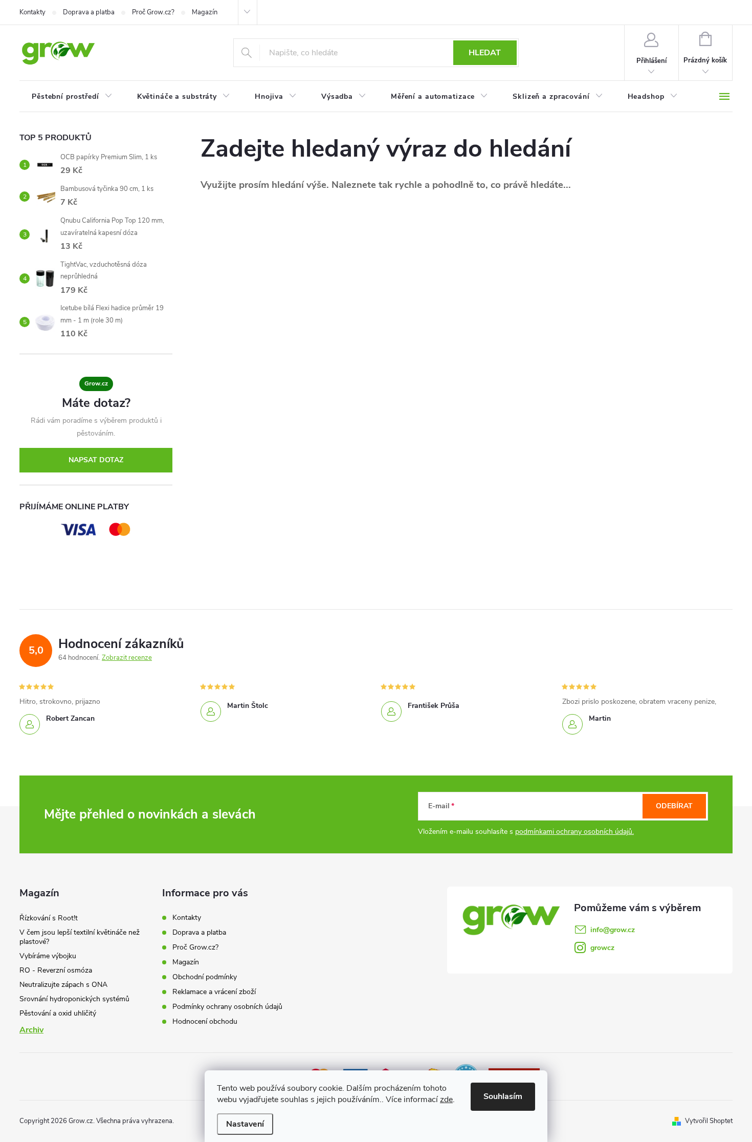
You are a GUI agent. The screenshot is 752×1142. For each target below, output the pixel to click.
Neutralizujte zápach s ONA (63, 984)
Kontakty (32, 12)
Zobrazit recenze (127, 657)
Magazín (204, 12)
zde (446, 1099)
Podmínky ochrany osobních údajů (227, 1006)
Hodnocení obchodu (204, 1021)
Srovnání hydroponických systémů (74, 999)
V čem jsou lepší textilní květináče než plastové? (79, 937)
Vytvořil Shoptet (709, 1121)
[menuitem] (72, 97)
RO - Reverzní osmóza (55, 970)
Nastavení (245, 1124)
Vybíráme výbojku (47, 956)
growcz (602, 948)
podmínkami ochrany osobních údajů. (574, 831)
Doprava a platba (89, 12)
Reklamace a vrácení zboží (214, 992)
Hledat (485, 52)
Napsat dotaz (96, 460)
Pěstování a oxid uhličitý (57, 1013)
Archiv (31, 1030)
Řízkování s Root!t (48, 918)
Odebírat (674, 806)
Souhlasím (502, 1096)
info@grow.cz (612, 930)
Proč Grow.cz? (153, 12)
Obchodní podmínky (204, 977)
